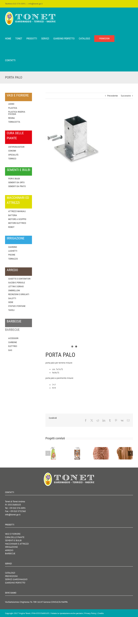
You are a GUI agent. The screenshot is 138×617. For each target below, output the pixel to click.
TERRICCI (12, 158)
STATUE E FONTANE (16, 306)
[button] (47, 453)
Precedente (112, 95)
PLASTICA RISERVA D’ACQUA (16, 113)
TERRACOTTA (14, 122)
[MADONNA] (125, 448)
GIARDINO (12, 247)
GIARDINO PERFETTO (15, 582)
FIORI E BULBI (14, 178)
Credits (101, 613)
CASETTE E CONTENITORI (19, 278)
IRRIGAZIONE (11, 547)
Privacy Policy (90, 613)
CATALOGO (10, 572)
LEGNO (11, 104)
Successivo (126, 95)
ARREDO (9, 550)
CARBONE (12, 342)
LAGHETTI (12, 251)
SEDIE (10, 302)
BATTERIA (12, 215)
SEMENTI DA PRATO (17, 186)
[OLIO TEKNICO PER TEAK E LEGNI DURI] (77, 448)
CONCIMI (12, 150)
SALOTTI (12, 298)
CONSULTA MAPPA (59, 602)
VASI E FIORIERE (13, 533)
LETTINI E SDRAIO (16, 286)
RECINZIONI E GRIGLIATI (18, 294)
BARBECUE (10, 553)
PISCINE (11, 254)
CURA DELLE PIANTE (14, 537)
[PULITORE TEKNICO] (53, 448)
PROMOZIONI (11, 576)
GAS (10, 350)
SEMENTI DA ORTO (16, 182)
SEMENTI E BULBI (13, 540)
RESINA (11, 118)
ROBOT (11, 227)
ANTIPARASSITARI (16, 147)
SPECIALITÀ (13, 154)
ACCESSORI (13, 338)
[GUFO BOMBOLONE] (101, 448)
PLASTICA (12, 108)
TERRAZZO (13, 259)
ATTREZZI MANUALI (17, 211)
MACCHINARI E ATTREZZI (17, 543)
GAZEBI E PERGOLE (16, 282)
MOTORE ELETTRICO (17, 223)
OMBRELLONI (14, 290)
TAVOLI (11, 310)
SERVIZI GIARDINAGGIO (16, 579)
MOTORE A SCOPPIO (17, 219)
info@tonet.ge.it (35, 3)
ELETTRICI (12, 346)
